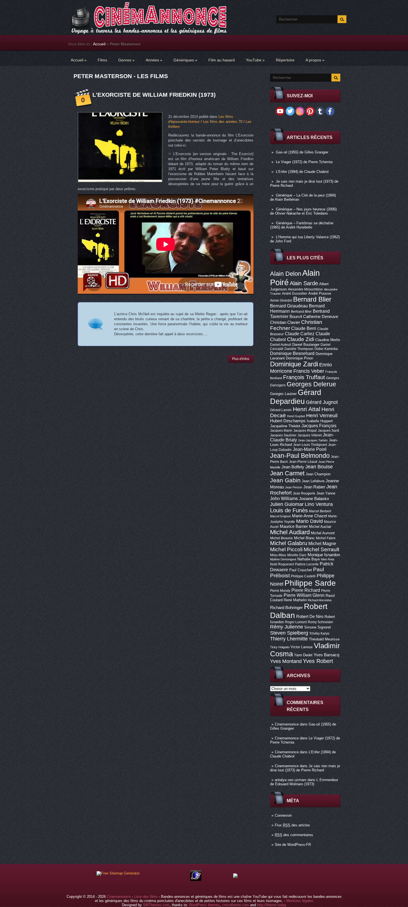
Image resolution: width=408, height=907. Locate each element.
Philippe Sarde (310, 583)
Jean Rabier (314, 487)
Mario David (309, 521)
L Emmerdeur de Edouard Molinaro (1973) (304, 782)
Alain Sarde (304, 283)
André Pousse (319, 293)
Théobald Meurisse (324, 639)
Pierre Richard (305, 590)
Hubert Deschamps (288, 421)
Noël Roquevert (282, 564)
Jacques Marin (281, 431)
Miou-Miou (278, 555)
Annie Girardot (281, 300)
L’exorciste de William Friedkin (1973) (154, 94)
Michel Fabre (326, 538)
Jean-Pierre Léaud (303, 462)
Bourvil (295, 316)
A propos (315, 60)
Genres (126, 60)
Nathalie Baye (308, 559)
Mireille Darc (296, 555)
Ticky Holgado (279, 647)
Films (102, 60)
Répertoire (285, 60)
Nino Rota (327, 559)
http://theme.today (271, 905)
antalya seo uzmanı (290, 780)
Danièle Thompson (298, 349)
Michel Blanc (304, 538)
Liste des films (146, 896)
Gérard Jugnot (322, 402)
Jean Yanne (325, 493)
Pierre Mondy (280, 591)
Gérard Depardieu (295, 397)
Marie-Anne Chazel (309, 516)
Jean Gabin (285, 480)
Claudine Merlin (327, 340)
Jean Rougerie (304, 493)
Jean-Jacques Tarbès (313, 440)
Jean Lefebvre (313, 481)
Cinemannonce (287, 724)
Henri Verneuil (322, 415)
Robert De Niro (309, 616)
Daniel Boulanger (305, 344)
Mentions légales (299, 901)
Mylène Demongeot (283, 559)
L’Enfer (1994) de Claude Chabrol (302, 172)
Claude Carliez (299, 333)
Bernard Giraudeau (289, 305)
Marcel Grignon (280, 516)
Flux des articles (292, 825)
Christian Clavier (285, 322)
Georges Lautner (283, 394)
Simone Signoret (317, 627)
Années (154, 60)
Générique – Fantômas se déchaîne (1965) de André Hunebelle (301, 225)
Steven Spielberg (289, 633)
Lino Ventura (319, 504)
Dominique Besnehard (292, 353)
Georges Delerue (311, 384)
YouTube (255, 60)
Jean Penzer (293, 487)
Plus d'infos (240, 359)
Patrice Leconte (307, 564)
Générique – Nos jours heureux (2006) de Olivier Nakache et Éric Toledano (303, 211)
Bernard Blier (312, 299)
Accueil (99, 44)
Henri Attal (306, 409)
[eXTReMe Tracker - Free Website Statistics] (196, 880)
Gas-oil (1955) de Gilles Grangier (302, 152)
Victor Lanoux (302, 647)
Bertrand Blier (301, 312)
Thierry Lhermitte (289, 639)
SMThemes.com (156, 905)
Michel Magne (322, 543)
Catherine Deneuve (320, 316)
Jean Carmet (287, 473)
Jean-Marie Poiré (310, 449)
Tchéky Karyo (319, 633)
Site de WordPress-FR (293, 845)
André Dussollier (294, 293)
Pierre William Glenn (304, 595)
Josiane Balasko (314, 498)
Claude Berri (303, 328)
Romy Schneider (320, 622)
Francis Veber (308, 371)
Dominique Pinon (299, 358)
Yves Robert (318, 661)
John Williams (284, 498)
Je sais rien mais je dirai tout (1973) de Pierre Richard (305, 768)
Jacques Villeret (310, 435)
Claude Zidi (300, 339)
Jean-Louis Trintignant (310, 445)
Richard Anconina (319, 600)
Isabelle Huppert (320, 421)
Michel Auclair (320, 527)
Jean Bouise (319, 466)
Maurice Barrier (294, 526)
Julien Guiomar (287, 504)
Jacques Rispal (305, 431)
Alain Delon (285, 273)
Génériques (185, 60)
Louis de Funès (289, 510)
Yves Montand (286, 661)
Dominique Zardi (294, 364)
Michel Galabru (288, 543)
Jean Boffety (292, 467)
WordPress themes (204, 905)
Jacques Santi (328, 431)
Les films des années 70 (222, 122)
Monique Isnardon (324, 555)
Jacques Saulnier (283, 435)
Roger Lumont (296, 622)
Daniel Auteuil (280, 345)
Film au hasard (221, 60)
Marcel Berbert (320, 511)
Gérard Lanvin (281, 410)
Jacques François (318, 425)
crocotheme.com (235, 905)
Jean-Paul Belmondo (300, 455)
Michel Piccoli (286, 549)
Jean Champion (318, 474)
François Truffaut (304, 377)
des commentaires (294, 835)
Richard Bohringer (286, 607)
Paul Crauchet (300, 570)
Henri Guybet (296, 416)
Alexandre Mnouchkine (305, 289)
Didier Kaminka (326, 349)
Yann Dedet (303, 655)
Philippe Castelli (303, 576)
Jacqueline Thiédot (285, 426)
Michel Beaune (281, 538)
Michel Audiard (290, 532)
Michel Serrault (321, 549)
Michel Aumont (323, 533)
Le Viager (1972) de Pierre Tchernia (304, 162)
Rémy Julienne (286, 627)
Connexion (283, 815)
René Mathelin (295, 600)
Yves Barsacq (326, 655)
